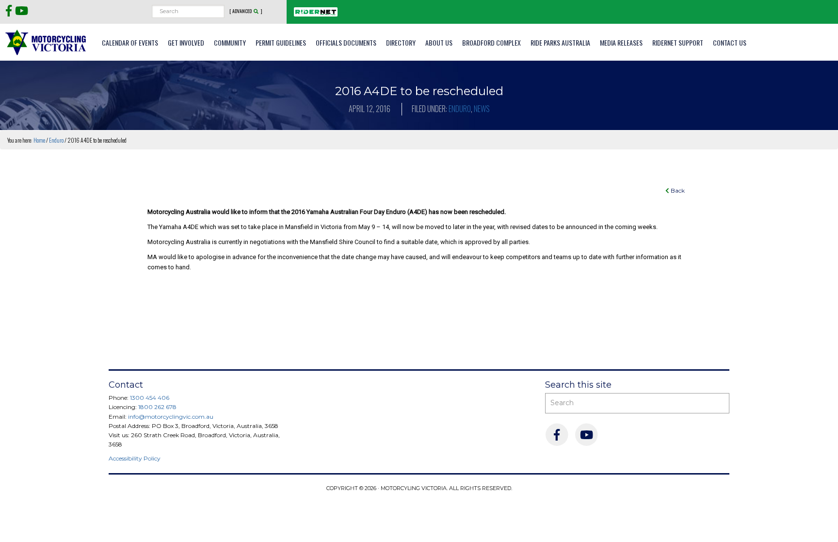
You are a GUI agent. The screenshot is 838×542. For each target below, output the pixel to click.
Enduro (460, 109)
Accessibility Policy (135, 458)
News (482, 109)
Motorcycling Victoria (46, 42)
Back (677, 190)
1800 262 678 (157, 407)
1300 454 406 (149, 397)
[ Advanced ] (245, 11)
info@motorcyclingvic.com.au (170, 416)
